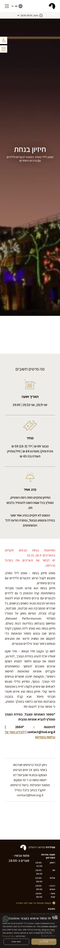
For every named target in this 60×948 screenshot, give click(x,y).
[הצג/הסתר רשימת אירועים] (3, 49)
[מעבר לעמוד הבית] (52, 6)
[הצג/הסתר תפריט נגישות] (3, 40)
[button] (17, 6)
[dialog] (30, 930)
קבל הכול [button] (44, 941)
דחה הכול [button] (16, 941)
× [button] (53, 917)
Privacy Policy (8, 936)
